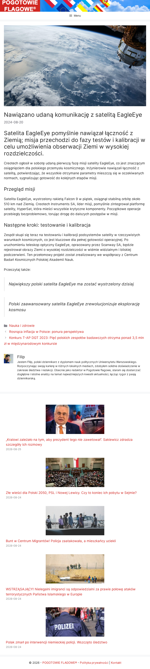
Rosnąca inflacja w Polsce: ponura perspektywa (46, 332)
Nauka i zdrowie (22, 326)
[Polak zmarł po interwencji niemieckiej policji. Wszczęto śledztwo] (75, 634)
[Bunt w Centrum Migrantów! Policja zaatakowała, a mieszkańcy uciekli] (75, 533)
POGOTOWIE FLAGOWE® (59, 663)
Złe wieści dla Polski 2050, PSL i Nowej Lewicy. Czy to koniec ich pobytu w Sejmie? (71, 493)
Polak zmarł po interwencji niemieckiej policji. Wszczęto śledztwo (56, 642)
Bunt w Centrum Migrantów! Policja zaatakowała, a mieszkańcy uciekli (61, 541)
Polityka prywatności (94, 663)
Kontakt (116, 663)
